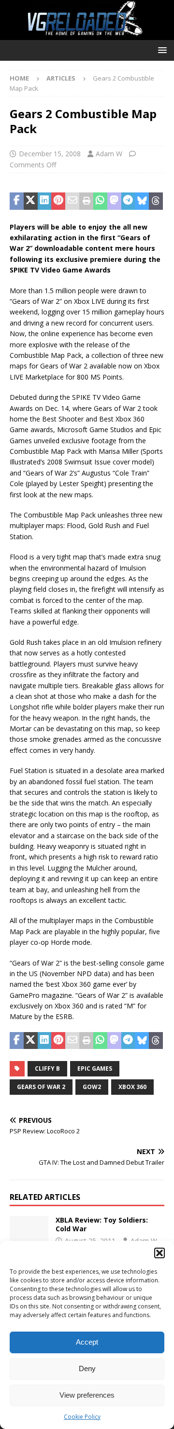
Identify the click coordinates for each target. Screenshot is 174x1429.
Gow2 (92, 1087)
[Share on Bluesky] (142, 201)
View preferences (87, 1395)
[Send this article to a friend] (72, 201)
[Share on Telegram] (128, 201)
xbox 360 (132, 1087)
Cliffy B (47, 1068)
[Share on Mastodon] (114, 201)
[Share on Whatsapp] (100, 201)
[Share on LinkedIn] (45, 201)
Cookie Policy (82, 1417)
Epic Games (94, 1068)
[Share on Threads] (156, 201)
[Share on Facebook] (17, 201)
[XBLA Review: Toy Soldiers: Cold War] (29, 1230)
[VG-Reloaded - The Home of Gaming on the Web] (87, 34)
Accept (87, 1342)
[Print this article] (86, 201)
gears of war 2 (41, 1087)
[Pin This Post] (58, 201)
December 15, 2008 (50, 153)
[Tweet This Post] (31, 201)
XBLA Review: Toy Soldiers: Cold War (102, 1224)
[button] (159, 1253)
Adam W (109, 153)
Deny (87, 1368)
